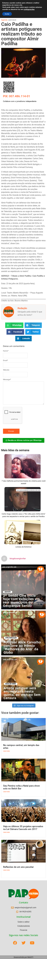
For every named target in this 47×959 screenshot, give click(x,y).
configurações (29, 9)
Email (5, 360)
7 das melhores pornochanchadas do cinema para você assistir (23, 482)
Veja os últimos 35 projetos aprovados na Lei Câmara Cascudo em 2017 (23, 828)
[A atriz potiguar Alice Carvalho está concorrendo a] (23, 633)
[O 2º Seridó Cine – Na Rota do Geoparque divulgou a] (23, 587)
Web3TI (30, 957)
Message (7, 379)
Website (6, 370)
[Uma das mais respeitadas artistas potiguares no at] (23, 679)
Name (6, 351)
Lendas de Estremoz (23, 547)
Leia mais (6, 751)
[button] (14, 325)
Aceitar (7, 14)
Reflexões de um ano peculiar (18, 867)
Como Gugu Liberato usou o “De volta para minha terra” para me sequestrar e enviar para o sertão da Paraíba (23, 515)
